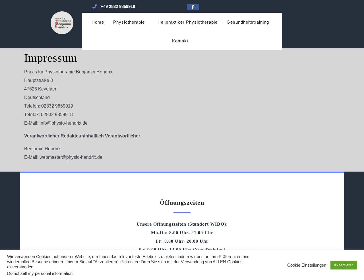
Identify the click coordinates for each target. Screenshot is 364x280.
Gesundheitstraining (248, 22)
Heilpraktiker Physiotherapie (188, 22)
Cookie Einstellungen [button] (306, 265)
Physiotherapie (129, 22)
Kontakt (180, 40)
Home (98, 22)
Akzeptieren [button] (343, 265)
